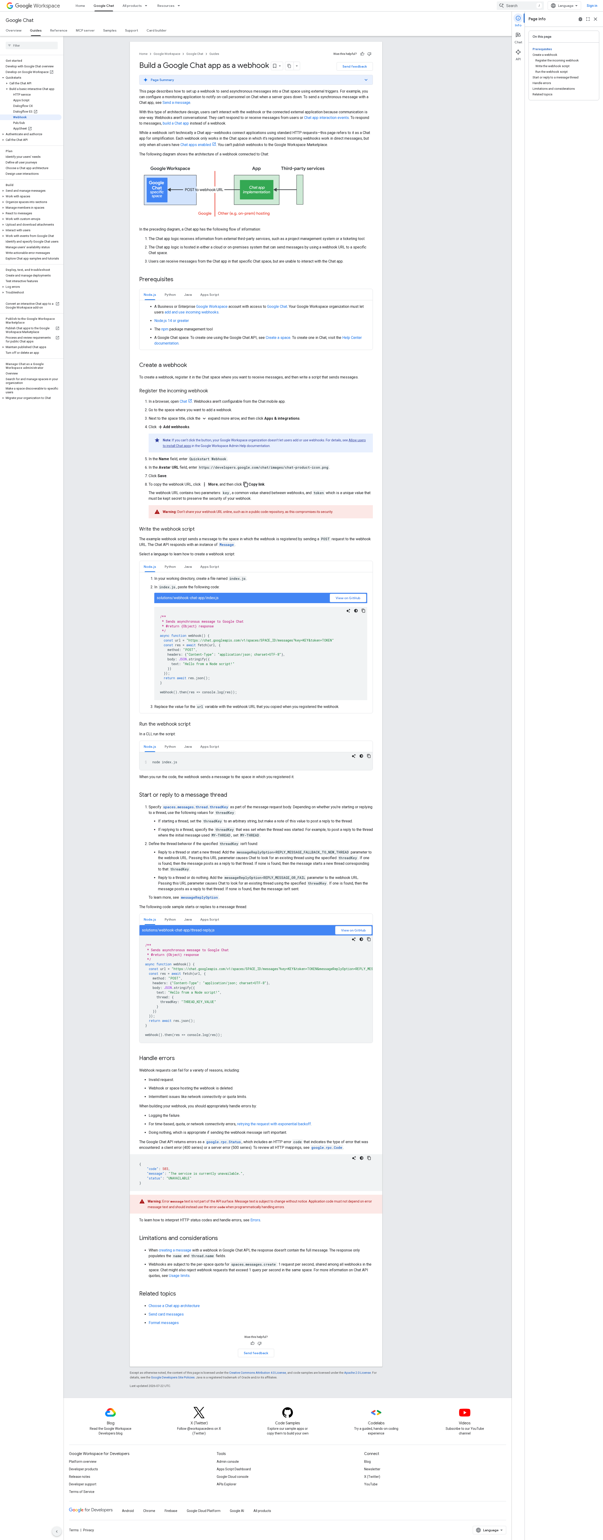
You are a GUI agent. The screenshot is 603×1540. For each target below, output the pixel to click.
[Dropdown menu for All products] (147, 5)
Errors (255, 1220)
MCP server (85, 30)
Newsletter (372, 1469)
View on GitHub (348, 598)
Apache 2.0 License (357, 1372)
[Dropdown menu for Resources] (180, 5)
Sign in (592, 6)
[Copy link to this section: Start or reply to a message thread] (232, 795)
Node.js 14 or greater (171, 320)
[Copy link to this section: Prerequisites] (178, 280)
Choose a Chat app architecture (174, 1306)
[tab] (149, 294)
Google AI (237, 1511)
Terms (74, 1530)
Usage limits (179, 1275)
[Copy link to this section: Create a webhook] (191, 365)
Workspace (46, 6)
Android (128, 1511)
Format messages (164, 1323)
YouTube (371, 1484)
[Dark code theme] (356, 610)
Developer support (82, 1484)
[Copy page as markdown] (289, 66)
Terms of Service (81, 1492)
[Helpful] (362, 53)
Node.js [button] (150, 295)
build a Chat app (176, 123)
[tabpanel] (256, 325)
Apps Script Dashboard (234, 1469)
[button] (30, 78)
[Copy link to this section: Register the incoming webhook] (212, 391)
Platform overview (83, 1461)
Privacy (88, 1530)
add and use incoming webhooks (192, 312)
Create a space (278, 337)
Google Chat (104, 6)
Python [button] (170, 295)
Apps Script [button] (209, 295)
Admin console (228, 1461)
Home (80, 6)
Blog (367, 1461)
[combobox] (520, 5)
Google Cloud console (233, 1477)
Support (131, 30)
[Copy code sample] (363, 610)
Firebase (171, 1511)
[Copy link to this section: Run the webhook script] (195, 724)
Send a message (176, 102)
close (595, 19)
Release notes (79, 1477)
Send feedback (354, 66)
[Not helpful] (369, 53)
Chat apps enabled (195, 144)
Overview (13, 30)
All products (132, 6)
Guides (36, 30)
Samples (110, 30)
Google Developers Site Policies (173, 1377)
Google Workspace (167, 54)
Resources (166, 6)
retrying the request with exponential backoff (274, 1124)
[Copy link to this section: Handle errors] (179, 1058)
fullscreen (588, 19)
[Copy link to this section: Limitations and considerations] (222, 1238)
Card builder (157, 30)
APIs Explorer (226, 1484)
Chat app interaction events (326, 117)
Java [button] (188, 295)
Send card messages (166, 1314)
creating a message (175, 1250)
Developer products (83, 1469)
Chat (183, 401)
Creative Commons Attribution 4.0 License (257, 1372)
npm (164, 329)
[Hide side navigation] (56, 1531)
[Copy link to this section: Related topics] (180, 1294)
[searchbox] (32, 45)
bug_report (580, 19)
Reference (58, 30)
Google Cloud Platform (203, 1511)
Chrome (149, 1511)
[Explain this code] (348, 610)
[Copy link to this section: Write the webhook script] (199, 529)
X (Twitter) (372, 1477)
